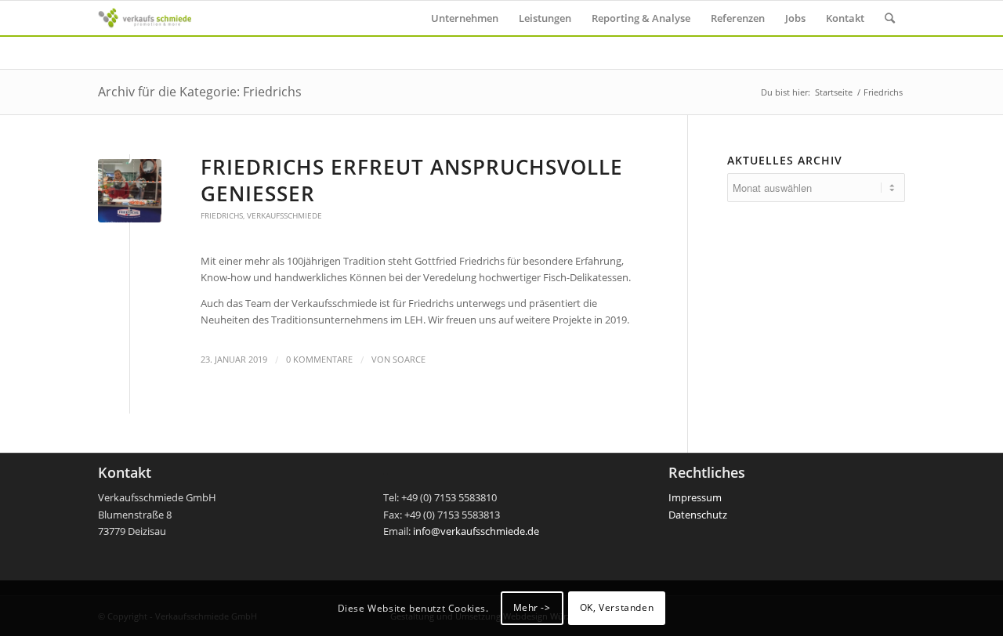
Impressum (695, 497)
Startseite (834, 92)
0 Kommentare (319, 359)
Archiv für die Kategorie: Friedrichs (200, 91)
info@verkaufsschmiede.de (476, 531)
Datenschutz (697, 515)
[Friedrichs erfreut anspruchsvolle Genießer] (129, 190)
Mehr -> (532, 608)
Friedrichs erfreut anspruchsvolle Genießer (412, 180)
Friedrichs (222, 215)
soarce (409, 359)
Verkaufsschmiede (284, 215)
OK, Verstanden (617, 608)
